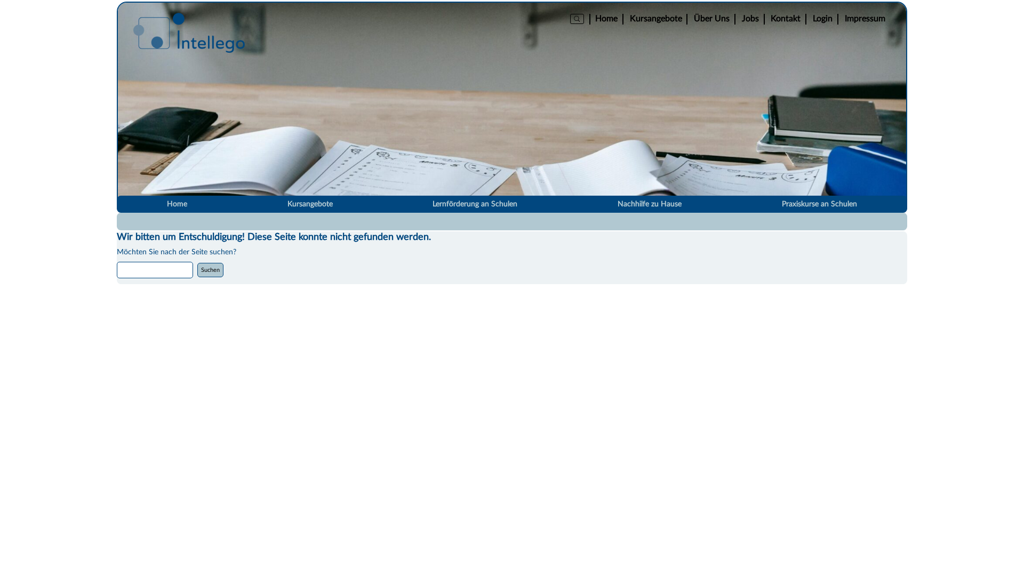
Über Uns (712, 18)
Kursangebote (656, 18)
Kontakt (786, 18)
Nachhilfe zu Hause (650, 204)
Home (606, 18)
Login (823, 18)
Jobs (750, 18)
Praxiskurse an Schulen (819, 204)
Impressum (865, 18)
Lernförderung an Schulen (475, 204)
